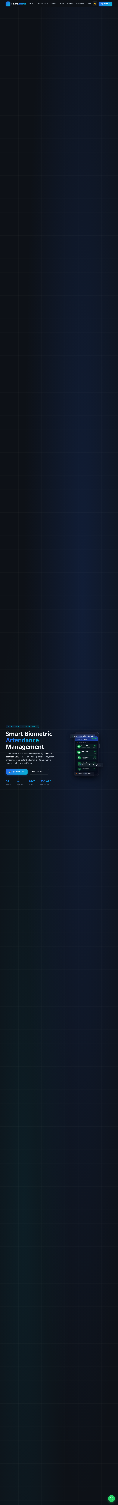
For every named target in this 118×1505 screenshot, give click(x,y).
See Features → (38, 772)
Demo (62, 4)
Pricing (53, 4)
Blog (89, 4)
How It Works (43, 4)
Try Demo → (105, 4)
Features (31, 4)
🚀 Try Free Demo (16, 772)
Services (80, 4)
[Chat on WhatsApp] (111, 1498)
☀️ (95, 4)
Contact (70, 4)
